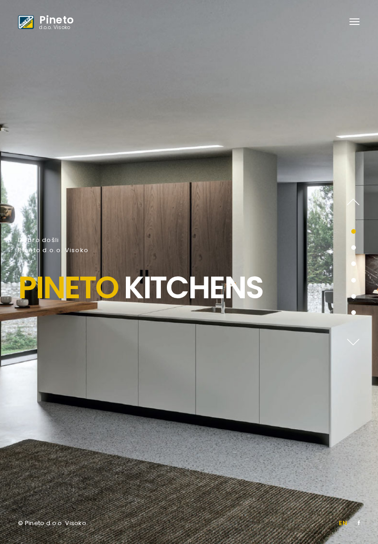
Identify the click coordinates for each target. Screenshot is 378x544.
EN (343, 523)
